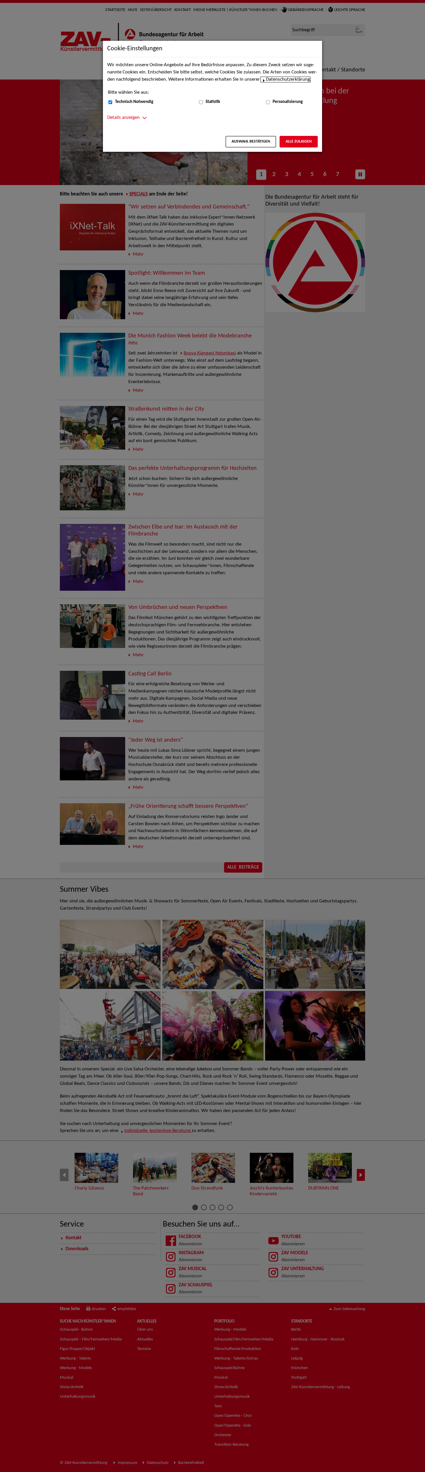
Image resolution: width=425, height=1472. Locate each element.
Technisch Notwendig (134, 102)
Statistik (213, 102)
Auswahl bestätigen (251, 141)
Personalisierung (288, 102)
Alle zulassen (299, 141)
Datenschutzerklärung (288, 79)
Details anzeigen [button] (123, 117)
